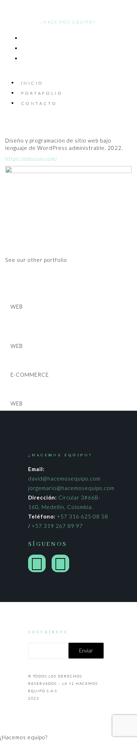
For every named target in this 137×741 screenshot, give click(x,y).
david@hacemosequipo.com (64, 478)
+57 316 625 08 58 (82, 516)
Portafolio (42, 93)
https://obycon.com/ (31, 159)
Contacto (39, 103)
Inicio (32, 83)
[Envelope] (60, 563)
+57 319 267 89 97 (57, 526)
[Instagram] (37, 563)
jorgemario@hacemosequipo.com (71, 488)
